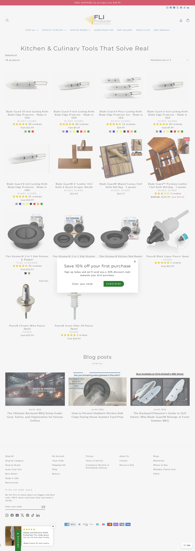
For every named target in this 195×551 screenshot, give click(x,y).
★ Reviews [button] (18, 540)
